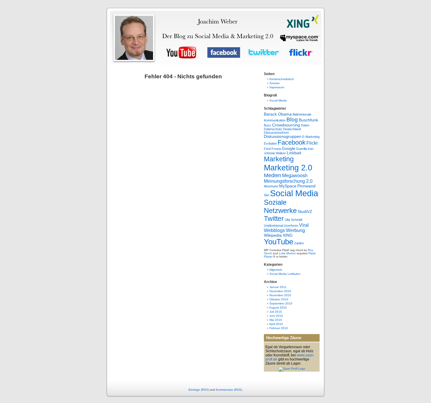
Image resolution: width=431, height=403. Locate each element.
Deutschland (292, 129)
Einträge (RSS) (199, 389)
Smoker (274, 83)
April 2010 (276, 324)
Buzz (267, 125)
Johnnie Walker (275, 153)
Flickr (312, 142)
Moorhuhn (271, 186)
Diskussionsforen (276, 132)
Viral (304, 225)
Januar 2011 (277, 287)
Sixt (266, 195)
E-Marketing (311, 136)
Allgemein (275, 269)
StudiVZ (305, 211)
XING (288, 235)
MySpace (287, 186)
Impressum (276, 87)
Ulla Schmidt (293, 219)
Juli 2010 (275, 311)
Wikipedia (273, 235)
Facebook (292, 142)
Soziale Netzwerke (280, 206)
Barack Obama (278, 114)
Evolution (270, 143)
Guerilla (301, 148)
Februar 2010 (278, 328)
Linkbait (294, 153)
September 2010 (280, 303)
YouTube (278, 242)
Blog (292, 119)
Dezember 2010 (280, 291)
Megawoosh (295, 175)
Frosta (276, 148)
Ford (267, 148)
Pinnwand (306, 186)
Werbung (295, 230)
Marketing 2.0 (288, 167)
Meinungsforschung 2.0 (288, 181)
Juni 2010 (276, 315)
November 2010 (280, 295)
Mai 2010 (275, 319)
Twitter (274, 218)
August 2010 (278, 307)
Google (288, 148)
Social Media (278, 100)
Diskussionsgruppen (282, 136)
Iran (310, 148)
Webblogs (274, 230)
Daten (305, 125)
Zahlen (299, 243)
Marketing (279, 159)
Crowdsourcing (286, 125)
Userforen (291, 225)
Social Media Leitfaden (285, 273)
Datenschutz (273, 129)
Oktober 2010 (278, 299)
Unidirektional (273, 225)
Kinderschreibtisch (281, 79)
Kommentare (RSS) (229, 389)
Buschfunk (308, 120)
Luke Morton (287, 253)
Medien (272, 175)
